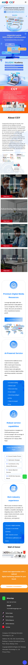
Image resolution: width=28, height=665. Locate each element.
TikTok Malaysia (10, 620)
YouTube (8, 627)
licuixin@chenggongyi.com (14, 608)
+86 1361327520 (11, 602)
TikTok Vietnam (9, 616)
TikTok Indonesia (10, 623)
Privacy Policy (6, 652)
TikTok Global (9, 613)
